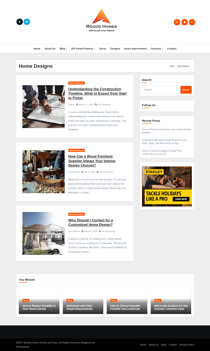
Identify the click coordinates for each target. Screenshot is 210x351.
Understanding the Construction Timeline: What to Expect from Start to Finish (97, 93)
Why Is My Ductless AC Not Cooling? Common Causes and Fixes (171, 308)
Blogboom (86, 342)
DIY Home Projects (82, 48)
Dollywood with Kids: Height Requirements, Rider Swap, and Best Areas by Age (79, 310)
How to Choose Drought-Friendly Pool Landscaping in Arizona (126, 308)
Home (37, 48)
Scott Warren (74, 172)
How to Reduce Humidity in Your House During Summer (39, 308)
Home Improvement (135, 48)
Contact (171, 48)
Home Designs (76, 83)
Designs (115, 48)
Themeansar (22, 347)
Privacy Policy (187, 345)
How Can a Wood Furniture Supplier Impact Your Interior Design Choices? (92, 160)
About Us (50, 48)
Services (156, 48)
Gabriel (71, 104)
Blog (63, 48)
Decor (102, 48)
